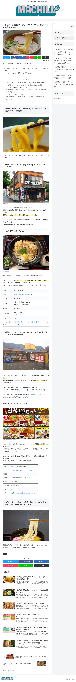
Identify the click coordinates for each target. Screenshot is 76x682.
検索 (55, 23)
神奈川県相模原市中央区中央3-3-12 (22, 470)
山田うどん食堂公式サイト (11, 439)
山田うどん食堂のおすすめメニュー (18, 94)
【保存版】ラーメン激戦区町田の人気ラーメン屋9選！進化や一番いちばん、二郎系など (64, 61)
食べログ (7, 203)
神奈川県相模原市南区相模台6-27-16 (25, 294)
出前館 (23, 394)
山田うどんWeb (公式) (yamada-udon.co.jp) (24, 493)
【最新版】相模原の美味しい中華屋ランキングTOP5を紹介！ (63, 77)
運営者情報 (57, 99)
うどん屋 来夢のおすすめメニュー (18, 87)
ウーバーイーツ (31, 394)
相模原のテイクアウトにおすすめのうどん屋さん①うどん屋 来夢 (24, 85)
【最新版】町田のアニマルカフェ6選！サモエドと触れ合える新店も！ (64, 69)
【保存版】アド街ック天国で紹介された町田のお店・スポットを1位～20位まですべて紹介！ (63, 52)
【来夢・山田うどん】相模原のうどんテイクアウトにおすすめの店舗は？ (25, 82)
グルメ (5, 553)
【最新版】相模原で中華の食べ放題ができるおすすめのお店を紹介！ (63, 84)
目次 (24, 79)
